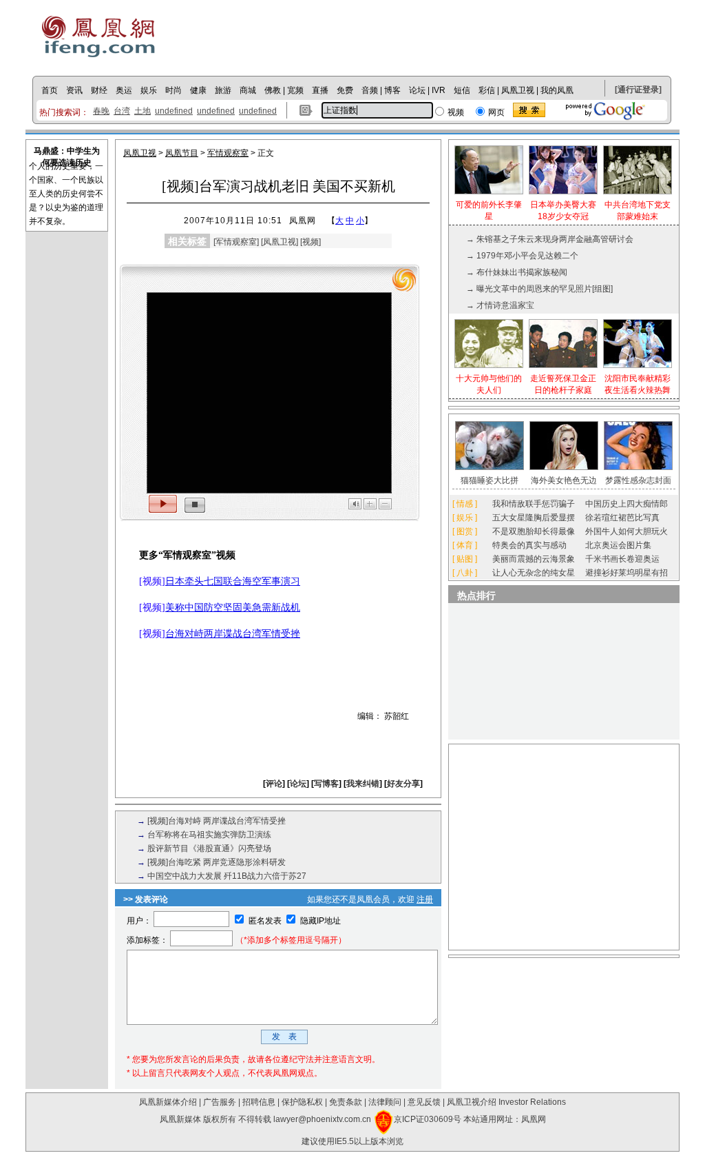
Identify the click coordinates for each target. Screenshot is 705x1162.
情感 (464, 504)
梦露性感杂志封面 (638, 480)
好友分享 (403, 783)
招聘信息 (258, 1102)
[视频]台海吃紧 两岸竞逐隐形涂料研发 (216, 862)
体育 (464, 545)
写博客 (326, 783)
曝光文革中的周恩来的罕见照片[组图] (544, 289)
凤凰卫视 (517, 90)
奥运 (124, 90)
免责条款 (345, 1102)
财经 (99, 90)
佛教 (272, 90)
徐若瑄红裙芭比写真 (622, 517)
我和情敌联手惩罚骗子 (533, 504)
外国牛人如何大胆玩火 (626, 531)
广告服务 (219, 1102)
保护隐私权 (302, 1102)
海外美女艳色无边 (564, 480)
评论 (274, 783)
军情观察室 (228, 153)
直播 (320, 90)
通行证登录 (638, 89)
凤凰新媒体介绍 (168, 1102)
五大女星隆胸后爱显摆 (533, 517)
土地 (142, 111)
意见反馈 (424, 1102)
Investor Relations (532, 1102)
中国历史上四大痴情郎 (626, 504)
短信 (462, 90)
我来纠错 (362, 783)
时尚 (173, 90)
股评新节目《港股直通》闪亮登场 (209, 848)
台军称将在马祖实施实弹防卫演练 (209, 834)
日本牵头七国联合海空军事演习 (232, 581)
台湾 (122, 111)
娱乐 (148, 90)
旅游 (223, 90)
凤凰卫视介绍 (471, 1102)
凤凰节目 (181, 153)
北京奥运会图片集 (618, 545)
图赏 (464, 531)
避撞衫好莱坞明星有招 (626, 573)
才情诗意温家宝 (505, 305)
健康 (198, 90)
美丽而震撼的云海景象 (533, 559)
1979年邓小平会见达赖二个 (527, 256)
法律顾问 (384, 1102)
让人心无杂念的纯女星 (533, 573)
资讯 (74, 90)
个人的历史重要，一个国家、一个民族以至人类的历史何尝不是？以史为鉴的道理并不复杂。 (66, 193)
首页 (49, 90)
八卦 (464, 573)
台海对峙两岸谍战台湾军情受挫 (232, 634)
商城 (248, 90)
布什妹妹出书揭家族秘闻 (521, 272)
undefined (174, 111)
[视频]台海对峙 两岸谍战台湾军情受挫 (216, 821)
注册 (425, 899)
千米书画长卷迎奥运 (622, 559)
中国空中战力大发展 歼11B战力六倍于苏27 (226, 876)
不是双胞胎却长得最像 (533, 531)
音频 (369, 90)
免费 (345, 90)
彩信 (486, 90)
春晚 (101, 111)
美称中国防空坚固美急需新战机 (232, 607)
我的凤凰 (557, 90)
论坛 (417, 90)
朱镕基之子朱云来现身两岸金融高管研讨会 (554, 239)
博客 (392, 90)
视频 (310, 242)
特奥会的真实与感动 (529, 545)
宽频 (295, 90)
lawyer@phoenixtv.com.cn (322, 1119)
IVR (438, 90)
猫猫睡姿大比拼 (489, 480)
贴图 (464, 559)
